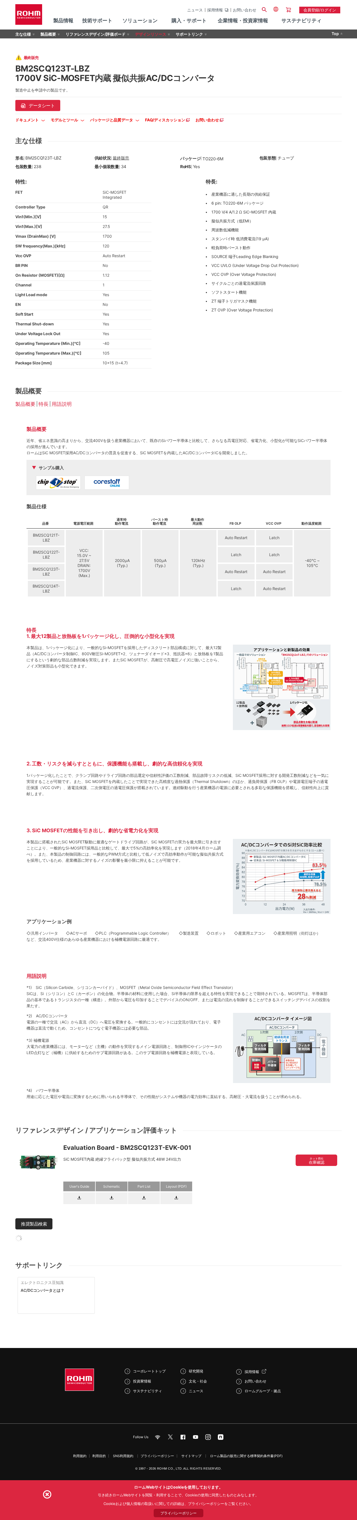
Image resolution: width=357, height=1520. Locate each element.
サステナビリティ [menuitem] (301, 20)
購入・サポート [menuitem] (189, 20)
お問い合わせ (244, 10)
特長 (43, 404)
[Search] (264, 8)
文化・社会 (198, 1381)
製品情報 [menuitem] (63, 20)
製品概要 (48, 34)
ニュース (195, 10)
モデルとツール (65, 119)
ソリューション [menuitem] (140, 20)
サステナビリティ (147, 1391)
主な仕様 (23, 34)
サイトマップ (191, 1456)
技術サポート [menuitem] (97, 20)
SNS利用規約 (123, 1456)
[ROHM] (28, 16)
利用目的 (99, 1456)
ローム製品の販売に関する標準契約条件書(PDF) (246, 1456)
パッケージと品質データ (112, 119)
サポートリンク (189, 34)
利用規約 (79, 1456)
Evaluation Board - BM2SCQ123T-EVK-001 (127, 1147)
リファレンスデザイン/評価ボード (96, 34)
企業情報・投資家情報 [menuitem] (243, 20)
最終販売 (121, 158)
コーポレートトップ (149, 1371)
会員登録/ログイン (319, 10)
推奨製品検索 (34, 1224)
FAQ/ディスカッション (165, 119)
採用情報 (215, 10)
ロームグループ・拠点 (263, 1391)
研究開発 (196, 1371)
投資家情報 (142, 1381)
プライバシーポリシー (157, 1456)
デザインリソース (150, 34)
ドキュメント (27, 119)
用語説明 (62, 404)
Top (335, 33)
